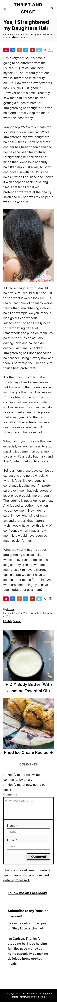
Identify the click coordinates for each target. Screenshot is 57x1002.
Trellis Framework (21, 997)
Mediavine (39, 997)
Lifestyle (7, 621)
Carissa (10, 609)
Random (17, 621)
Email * (12, 840)
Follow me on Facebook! (27, 893)
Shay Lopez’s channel (27, 928)
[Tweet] (25, 50)
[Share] (12, 50)
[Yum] (19, 50)
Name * (12, 825)
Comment (10, 795)
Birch (46, 993)
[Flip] (32, 50)
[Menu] (4, 8)
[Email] (39, 50)
